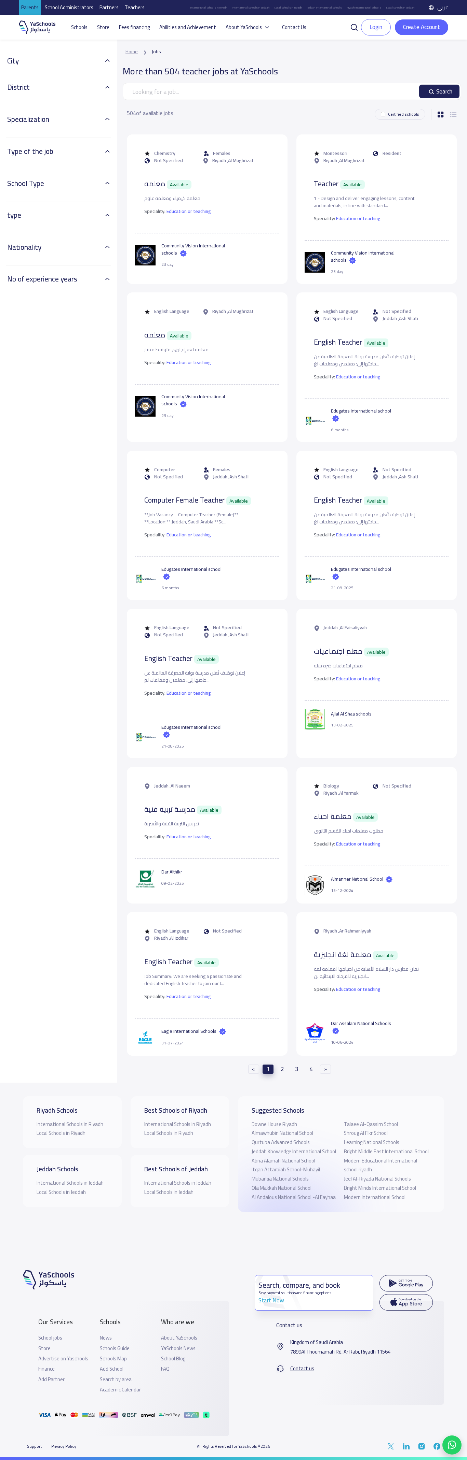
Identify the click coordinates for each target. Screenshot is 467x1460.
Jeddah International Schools (324, 7)
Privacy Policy (63, 1446)
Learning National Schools (371, 1142)
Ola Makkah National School (281, 1187)
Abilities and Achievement (187, 27)
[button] (354, 26)
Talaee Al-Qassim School (371, 1124)
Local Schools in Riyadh (288, 7)
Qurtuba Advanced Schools (281, 1142)
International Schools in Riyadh (208, 7)
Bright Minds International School (380, 1187)
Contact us (302, 1368)
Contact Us (294, 27)
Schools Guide (115, 1348)
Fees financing (134, 27)
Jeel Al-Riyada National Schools (377, 1178)
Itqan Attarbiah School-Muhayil (286, 1169)
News (106, 1338)
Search (444, 91)
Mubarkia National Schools (280, 1178)
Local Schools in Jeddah (400, 7)
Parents (30, 7)
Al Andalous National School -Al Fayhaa (294, 1197)
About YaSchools (179, 1338)
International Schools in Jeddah (250, 7)
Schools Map (113, 1358)
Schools (79, 27)
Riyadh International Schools (364, 7)
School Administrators (69, 7)
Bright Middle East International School (386, 1151)
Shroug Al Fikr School (366, 1133)
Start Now (271, 1300)
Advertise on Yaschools (63, 1358)
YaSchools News (178, 1348)
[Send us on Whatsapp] (452, 1445)
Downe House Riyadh (274, 1124)
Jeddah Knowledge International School (294, 1151)
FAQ (165, 1369)
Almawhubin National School (282, 1133)
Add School (111, 1369)
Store (103, 27)
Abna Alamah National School (283, 1160)
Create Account (421, 26)
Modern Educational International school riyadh (380, 1165)
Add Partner (51, 1379)
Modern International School (374, 1197)
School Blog (173, 1358)
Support (34, 1446)
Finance (46, 1369)
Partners (109, 7)
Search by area (116, 1379)
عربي (442, 7)
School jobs (50, 1338)
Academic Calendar (120, 1389)
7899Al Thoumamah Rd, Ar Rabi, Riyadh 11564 (340, 1352)
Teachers (135, 7)
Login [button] (376, 26)
